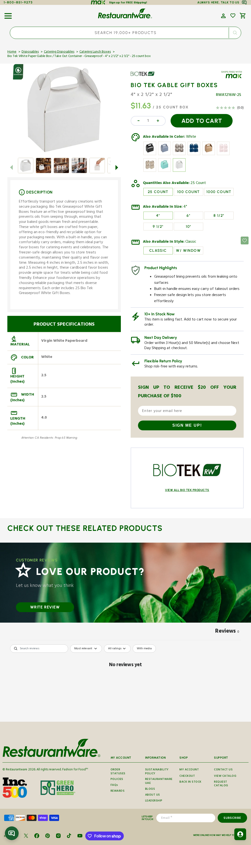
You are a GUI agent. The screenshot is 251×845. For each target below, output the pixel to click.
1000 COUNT (218, 192)
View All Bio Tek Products (187, 490)
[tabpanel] (125, 681)
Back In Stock (190, 782)
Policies (117, 779)
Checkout (187, 776)
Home (11, 52)
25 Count (198, 183)
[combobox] (125, 33)
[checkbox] (144, 648)
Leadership (154, 801)
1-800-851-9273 (18, 2)
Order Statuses (118, 772)
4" (185, 207)
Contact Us (223, 770)
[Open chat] (12, 833)
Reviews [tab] (227, 632)
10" (188, 226)
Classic (190, 242)
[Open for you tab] (240, 834)
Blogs (150, 789)
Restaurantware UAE (159, 781)
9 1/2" (158, 226)
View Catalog (225, 776)
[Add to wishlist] (233, 16)
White (191, 137)
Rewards (118, 791)
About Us (152, 795)
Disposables (30, 52)
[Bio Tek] (145, 77)
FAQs (114, 785)
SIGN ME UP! (187, 425)
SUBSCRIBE (232, 818)
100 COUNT (188, 192)
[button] (8, 14)
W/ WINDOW (188, 250)
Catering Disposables (59, 52)
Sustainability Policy (157, 772)
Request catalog (221, 784)
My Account (189, 770)
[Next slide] (117, 167)
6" (188, 215)
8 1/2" (218, 215)
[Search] (235, 32)
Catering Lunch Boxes (95, 52)
